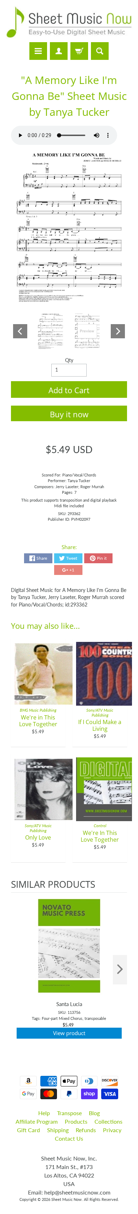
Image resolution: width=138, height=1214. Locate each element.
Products (76, 1121)
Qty (69, 360)
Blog (94, 1112)
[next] (120, 969)
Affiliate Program (37, 1121)
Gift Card (28, 1130)
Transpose (69, 1112)
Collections (108, 1121)
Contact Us (69, 1138)
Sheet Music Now (66, 1199)
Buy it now (69, 414)
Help (44, 1112)
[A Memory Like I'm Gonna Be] (50, 331)
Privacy (112, 1130)
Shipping (58, 1130)
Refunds (86, 1130)
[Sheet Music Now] (69, 22)
